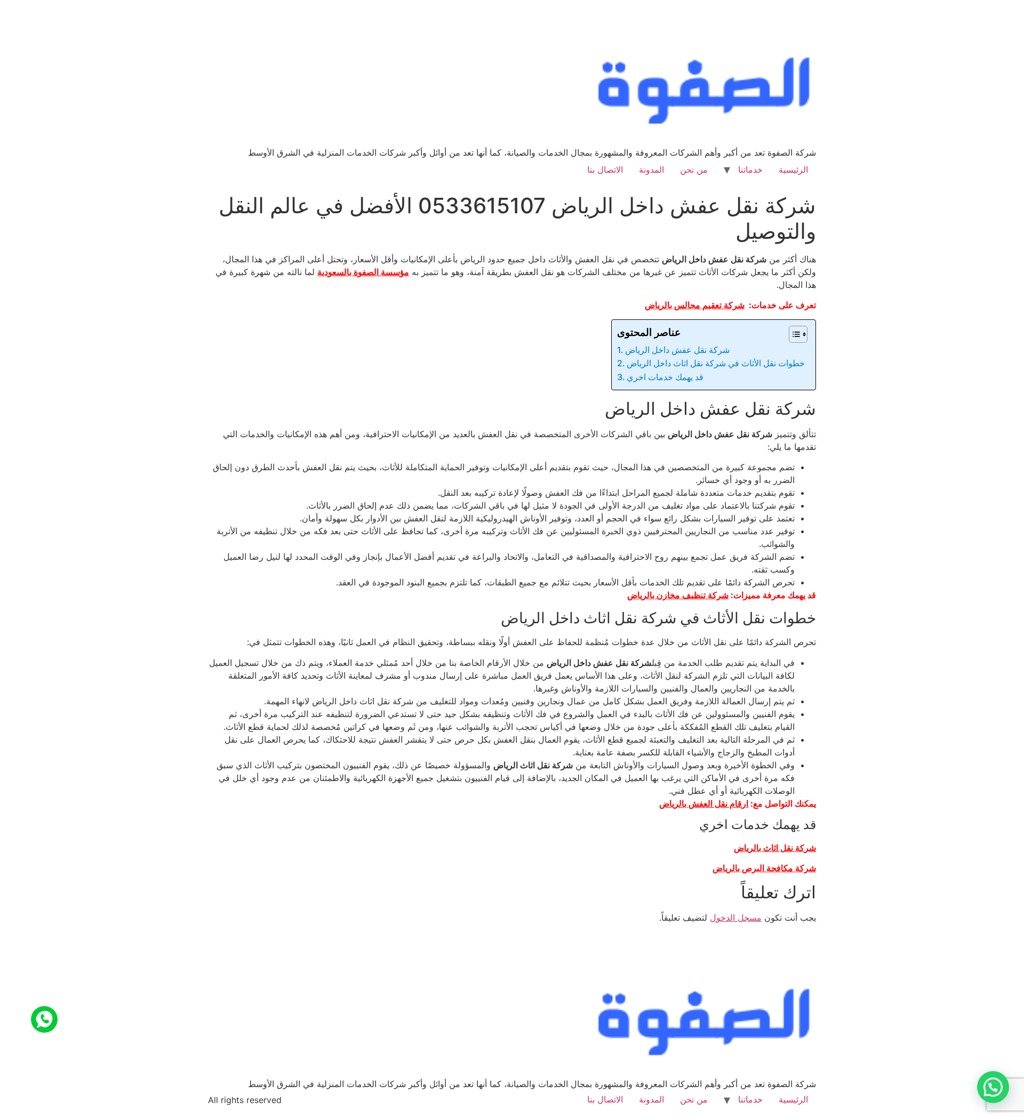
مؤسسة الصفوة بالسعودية (363, 272)
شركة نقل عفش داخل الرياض (677, 349)
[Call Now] (44, 1019)
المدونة (651, 169)
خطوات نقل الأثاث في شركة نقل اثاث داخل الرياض (716, 363)
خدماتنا (750, 169)
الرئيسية (793, 169)
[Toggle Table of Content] (793, 334)
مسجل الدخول (736, 917)
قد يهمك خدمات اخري (665, 377)
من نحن (694, 169)
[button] (993, 1087)
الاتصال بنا (605, 169)
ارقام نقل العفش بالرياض (703, 803)
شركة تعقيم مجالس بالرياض (695, 305)
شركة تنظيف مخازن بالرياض (678, 595)
